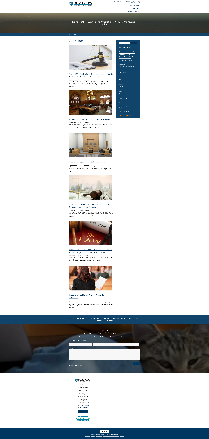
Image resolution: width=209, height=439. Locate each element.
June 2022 (121, 79)
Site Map (93, 436)
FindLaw (122, 436)
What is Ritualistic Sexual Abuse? (125, 60)
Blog (139, 11)
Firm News (86, 80)
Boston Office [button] (83, 411)
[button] (208, 431)
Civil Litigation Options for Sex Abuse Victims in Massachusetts (128, 63)
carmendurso (73, 80)
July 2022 (121, 77)
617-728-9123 (136, 5)
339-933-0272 (136, 8)
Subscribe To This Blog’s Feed (126, 111)
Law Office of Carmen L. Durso (101, 434)
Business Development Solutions (111, 436)
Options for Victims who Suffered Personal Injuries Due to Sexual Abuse (127, 57)
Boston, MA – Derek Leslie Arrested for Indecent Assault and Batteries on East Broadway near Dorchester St (127, 53)
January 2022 (121, 91)
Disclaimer (71, 363)
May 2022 (121, 81)
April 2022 (121, 84)
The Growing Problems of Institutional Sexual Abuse (90, 119)
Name (70, 342)
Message (71, 348)
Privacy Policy (99, 436)
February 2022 (122, 89)
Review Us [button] (104, 431)
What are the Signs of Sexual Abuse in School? (87, 162)
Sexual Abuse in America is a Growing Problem (126, 67)
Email (94, 342)
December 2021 (122, 93)
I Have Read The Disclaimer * (76, 365)
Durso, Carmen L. (132, 11)
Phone (117, 342)
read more (71, 86)
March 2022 (121, 86)
